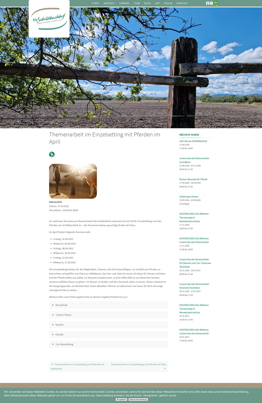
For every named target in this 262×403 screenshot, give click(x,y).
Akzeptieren (121, 400)
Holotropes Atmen (188, 196)
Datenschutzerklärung (138, 400)
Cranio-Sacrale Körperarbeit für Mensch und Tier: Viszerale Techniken (195, 263)
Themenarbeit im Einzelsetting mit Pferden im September (77, 366)
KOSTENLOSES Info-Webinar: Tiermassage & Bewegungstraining (194, 217)
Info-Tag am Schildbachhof (193, 140)
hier (125, 296)
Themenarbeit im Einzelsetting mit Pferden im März (139, 364)
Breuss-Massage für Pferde (193, 179)
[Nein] (258, 395)
